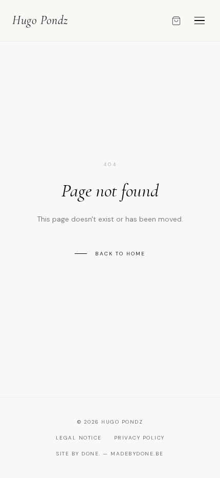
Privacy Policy (139, 437)
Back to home (120, 253)
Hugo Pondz (40, 20)
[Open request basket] (176, 21)
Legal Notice (79, 437)
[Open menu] (199, 20)
